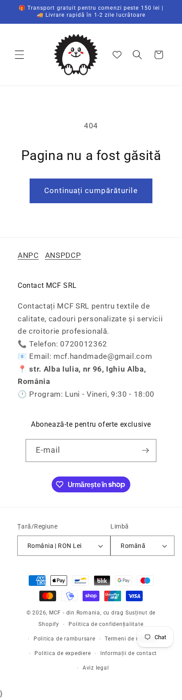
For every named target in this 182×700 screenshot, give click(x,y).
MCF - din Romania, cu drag (86, 613)
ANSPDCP (63, 255)
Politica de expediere (62, 653)
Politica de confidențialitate (105, 624)
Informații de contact (128, 653)
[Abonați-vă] (145, 450)
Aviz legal (96, 668)
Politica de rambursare (64, 639)
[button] (19, 54)
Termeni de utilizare (131, 639)
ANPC (28, 255)
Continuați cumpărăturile (90, 190)
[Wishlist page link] (117, 54)
